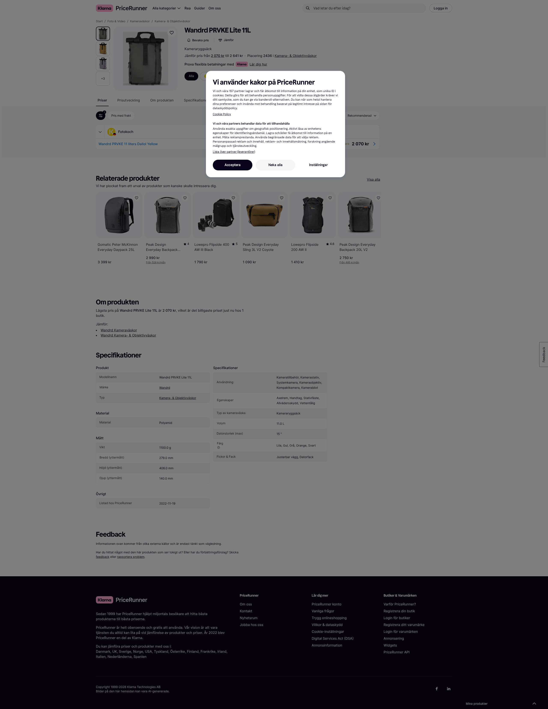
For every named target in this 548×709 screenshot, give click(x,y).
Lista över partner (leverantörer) (234, 152)
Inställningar (318, 165)
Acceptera (233, 165)
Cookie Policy (222, 114)
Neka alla (275, 165)
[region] (275, 124)
